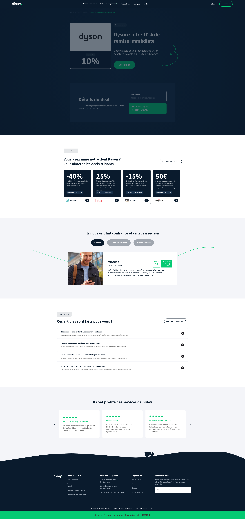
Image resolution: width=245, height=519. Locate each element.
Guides (146, 4)
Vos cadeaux (125, 4)
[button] (55, 424)
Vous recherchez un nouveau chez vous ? (79, 485)
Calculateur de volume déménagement (108, 481)
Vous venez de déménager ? (77, 494)
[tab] (97, 242)
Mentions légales (141, 508)
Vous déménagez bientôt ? (76, 490)
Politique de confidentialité (123, 508)
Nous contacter (137, 492)
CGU (152, 508)
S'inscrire (214, 4)
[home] (17, 3)
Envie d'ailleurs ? (73, 480)
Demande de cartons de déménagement (108, 487)
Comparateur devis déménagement (112, 492)
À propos (137, 4)
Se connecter (226, 4)
